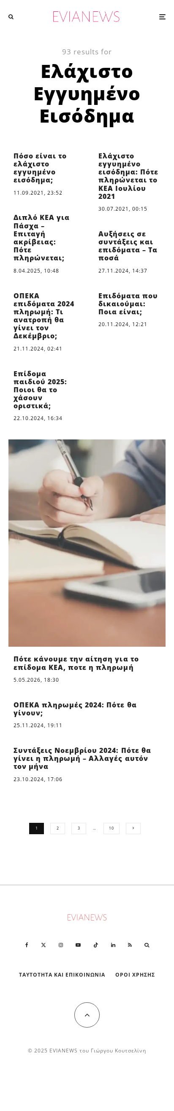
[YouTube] (78, 945)
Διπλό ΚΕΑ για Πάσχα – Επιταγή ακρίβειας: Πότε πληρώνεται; (42, 238)
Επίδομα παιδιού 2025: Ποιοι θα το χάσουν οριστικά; (40, 390)
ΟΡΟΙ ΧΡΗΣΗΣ (135, 974)
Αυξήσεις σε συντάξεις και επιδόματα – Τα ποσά (128, 246)
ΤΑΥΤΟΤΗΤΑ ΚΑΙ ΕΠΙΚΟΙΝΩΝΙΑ (62, 974)
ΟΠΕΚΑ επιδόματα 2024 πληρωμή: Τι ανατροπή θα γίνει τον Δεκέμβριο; (44, 316)
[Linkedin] (113, 945)
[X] (43, 945)
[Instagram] (60, 945)
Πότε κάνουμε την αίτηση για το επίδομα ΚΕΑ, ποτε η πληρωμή (76, 663)
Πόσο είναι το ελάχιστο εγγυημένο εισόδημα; (40, 168)
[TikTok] (96, 945)
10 (111, 828)
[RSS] (130, 945)
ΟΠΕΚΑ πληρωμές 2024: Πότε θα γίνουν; (75, 709)
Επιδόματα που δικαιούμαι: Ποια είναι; (128, 304)
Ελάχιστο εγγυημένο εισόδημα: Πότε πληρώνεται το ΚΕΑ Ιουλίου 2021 (128, 176)
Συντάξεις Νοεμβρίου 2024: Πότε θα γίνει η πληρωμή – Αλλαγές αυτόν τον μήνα (82, 759)
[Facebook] (27, 945)
